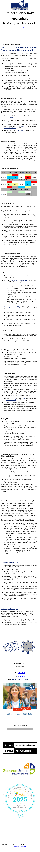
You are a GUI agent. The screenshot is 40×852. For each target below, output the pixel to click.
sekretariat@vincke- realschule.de (22, 679)
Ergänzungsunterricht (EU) (19, 280)
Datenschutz (23, 846)
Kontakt (35, 845)
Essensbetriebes (8, 117)
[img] (20, 5)
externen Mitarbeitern (10, 128)
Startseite (30, 845)
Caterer (23, 398)
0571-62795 (21, 676)
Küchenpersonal (11, 400)
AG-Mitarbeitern (22, 126)
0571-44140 (21, 673)
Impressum (16, 846)
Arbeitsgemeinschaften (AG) (10, 562)
